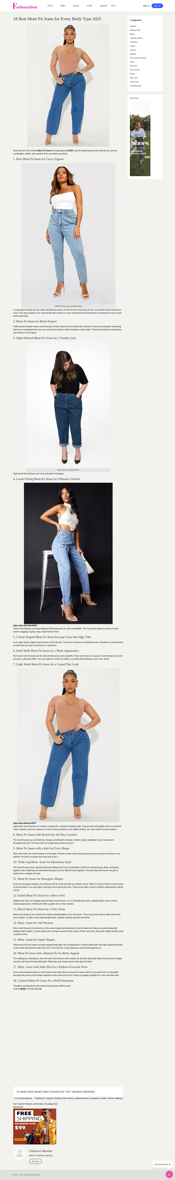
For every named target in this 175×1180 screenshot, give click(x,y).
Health (103, 1098)
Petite (132, 62)
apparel (50, 1098)
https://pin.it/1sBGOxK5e (68, 470)
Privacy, (32, 1175)
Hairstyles (94, 1098)
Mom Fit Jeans (45, 151)
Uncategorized (51, 1104)
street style (38, 1104)
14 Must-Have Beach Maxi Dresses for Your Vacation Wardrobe (56, 1091)
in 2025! (69, 151)
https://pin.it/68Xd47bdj (72, 306)
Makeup (118, 1098)
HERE (23, 989)
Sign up (157, 6)
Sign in (146, 6)
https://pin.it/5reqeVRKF (24, 823)
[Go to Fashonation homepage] (25, 5)
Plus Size (133, 66)
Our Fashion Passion (22, 1104)
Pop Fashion (135, 70)
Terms (37, 1175)
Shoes (132, 74)
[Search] (137, 5)
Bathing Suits (61, 1098)
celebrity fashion (81, 1098)
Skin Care (134, 78)
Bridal (70, 1098)
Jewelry (110, 1098)
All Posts (35, 1161)
